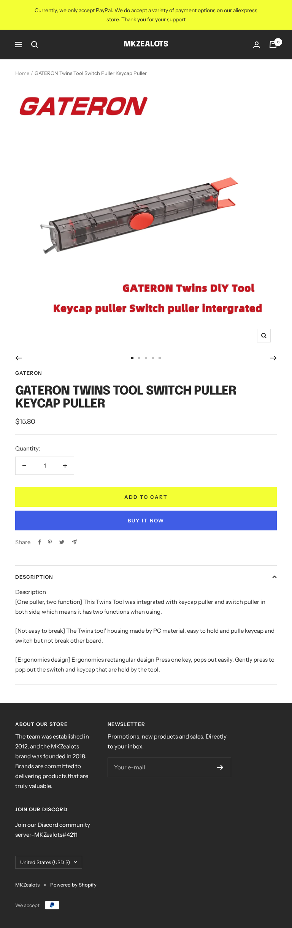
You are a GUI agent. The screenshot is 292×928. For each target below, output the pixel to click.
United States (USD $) (45, 862)
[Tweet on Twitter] (62, 542)
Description (34, 577)
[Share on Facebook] (39, 542)
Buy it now (146, 520)
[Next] (273, 358)
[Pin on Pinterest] (50, 542)
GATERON (28, 373)
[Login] (256, 44)
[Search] (34, 44)
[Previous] (18, 358)
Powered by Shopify (73, 885)
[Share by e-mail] (74, 542)
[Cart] (273, 44)
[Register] (220, 767)
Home (22, 73)
